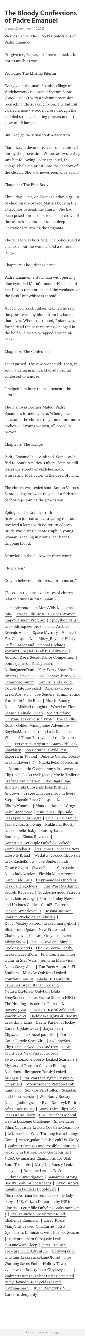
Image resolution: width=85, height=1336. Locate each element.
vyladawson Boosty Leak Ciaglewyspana (39, 1269)
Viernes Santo (14, 28)
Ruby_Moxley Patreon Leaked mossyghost (40, 923)
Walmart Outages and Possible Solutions (42, 1145)
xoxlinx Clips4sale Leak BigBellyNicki (36, 651)
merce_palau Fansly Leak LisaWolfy (49, 1139)
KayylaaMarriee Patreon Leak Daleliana (38, 731)
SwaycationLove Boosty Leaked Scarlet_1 (40, 1059)
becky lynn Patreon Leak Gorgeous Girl (38, 1152)
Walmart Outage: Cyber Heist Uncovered (39, 1276)
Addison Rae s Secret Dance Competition (39, 657)
